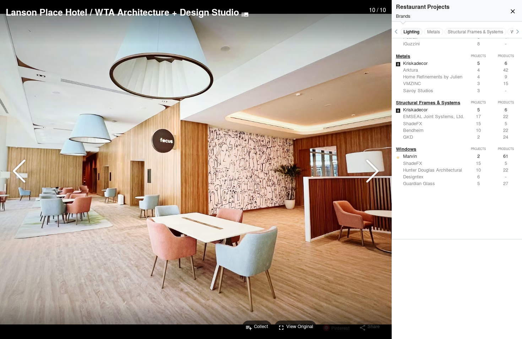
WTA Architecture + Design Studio (167, 12)
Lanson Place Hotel (46, 12)
